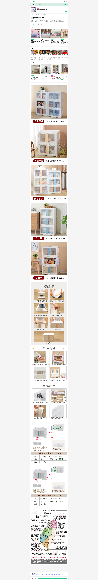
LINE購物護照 (41, 574)
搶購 (66, 11)
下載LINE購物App (33, 574)
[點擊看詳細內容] (35, 33)
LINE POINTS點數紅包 (47, 574)
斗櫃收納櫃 (44, 14)
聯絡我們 (59, 574)
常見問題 (55, 574)
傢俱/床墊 (39, 14)
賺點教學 (52, 574)
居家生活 (35, 14)
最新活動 (37, 574)
